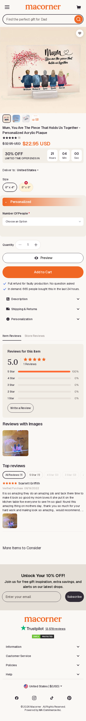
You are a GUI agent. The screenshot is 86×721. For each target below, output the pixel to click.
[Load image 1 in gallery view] (6, 118)
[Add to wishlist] (79, 33)
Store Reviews (35, 336)
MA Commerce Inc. (50, 710)
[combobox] (43, 19)
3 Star (70, 475)
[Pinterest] (69, 698)
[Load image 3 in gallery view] (26, 118)
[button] (43, 213)
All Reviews (14, 475)
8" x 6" (26, 187)
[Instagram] (34, 698)
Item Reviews (12, 336)
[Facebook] (16, 698)
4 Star (52, 475)
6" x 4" (9, 187)
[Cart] (78, 7)
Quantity (8, 245)
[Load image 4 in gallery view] (35, 118)
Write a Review (20, 408)
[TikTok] (51, 698)
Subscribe (74, 597)
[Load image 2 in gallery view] (16, 118)
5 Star (34, 475)
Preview (46, 258)
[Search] (78, 19)
